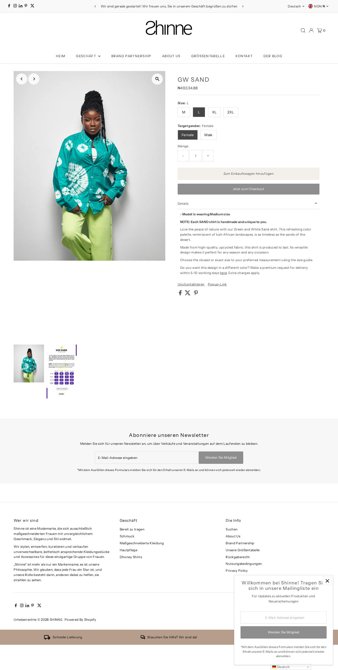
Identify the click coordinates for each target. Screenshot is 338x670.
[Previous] (95, 6)
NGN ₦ (319, 6)
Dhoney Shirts (131, 557)
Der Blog (273, 56)
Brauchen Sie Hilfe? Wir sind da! (172, 637)
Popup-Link (217, 284)
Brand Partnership (131, 56)
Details (183, 203)
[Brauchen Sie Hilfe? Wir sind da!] (143, 638)
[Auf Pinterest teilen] (196, 294)
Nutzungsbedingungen (244, 564)
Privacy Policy (237, 570)
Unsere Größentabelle (243, 550)
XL (214, 112)
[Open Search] (303, 30)
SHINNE (56, 619)
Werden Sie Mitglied (221, 457)
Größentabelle (208, 56)
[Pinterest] (25, 6)
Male (208, 135)
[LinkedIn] (21, 6)
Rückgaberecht (238, 557)
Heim (60, 56)
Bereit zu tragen (132, 529)
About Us (171, 56)
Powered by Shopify (80, 619)
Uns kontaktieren (191, 284)
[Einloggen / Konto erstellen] (311, 30)
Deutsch (294, 6)
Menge (183, 146)
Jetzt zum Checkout (248, 189)
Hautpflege (128, 550)
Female (188, 135)
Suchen (232, 529)
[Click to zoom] (157, 79)
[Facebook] (9, 6)
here (223, 273)
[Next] (242, 6)
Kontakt (244, 56)
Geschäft (86, 56)
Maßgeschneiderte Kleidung (142, 543)
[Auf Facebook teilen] (180, 294)
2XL (230, 112)
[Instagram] (15, 6)
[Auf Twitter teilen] (188, 294)
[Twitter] (32, 6)
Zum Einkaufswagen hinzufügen (248, 173)
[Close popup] (327, 580)
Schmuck (127, 536)
